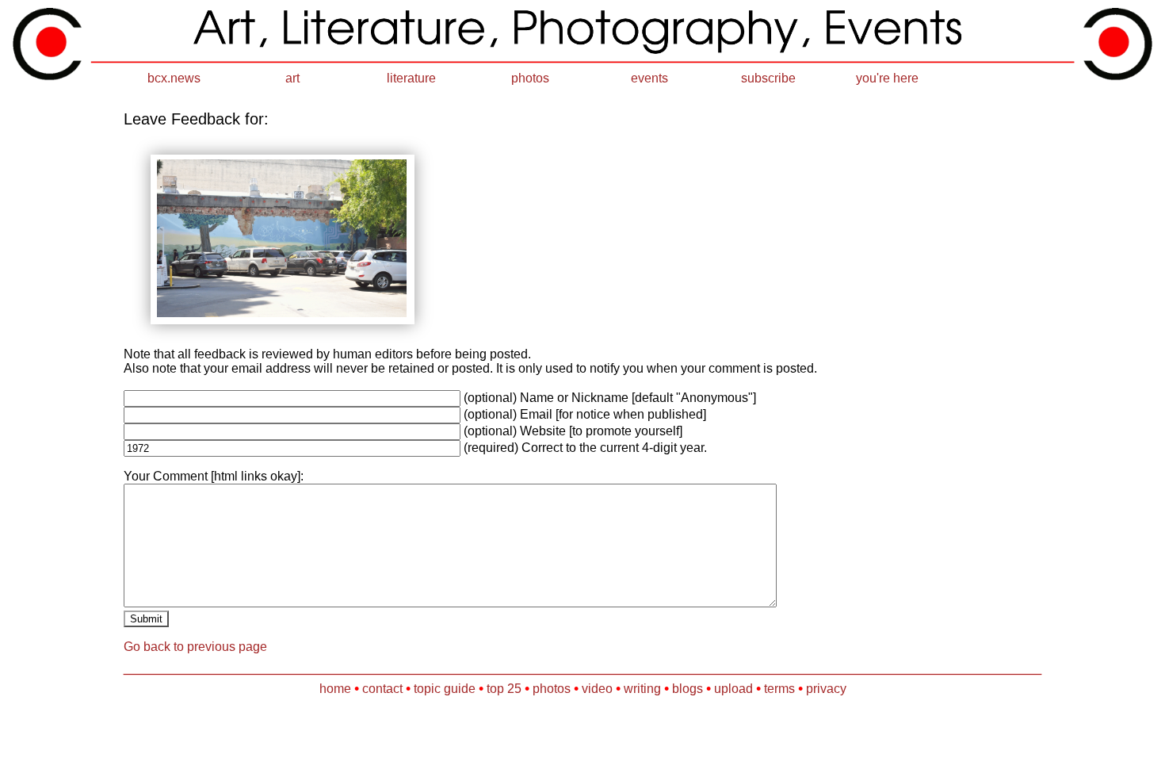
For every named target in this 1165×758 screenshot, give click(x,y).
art (292, 78)
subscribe (768, 78)
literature (411, 78)
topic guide (445, 688)
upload (733, 688)
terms (779, 688)
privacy (826, 688)
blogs (687, 688)
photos (530, 78)
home (335, 688)
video (597, 688)
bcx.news (174, 78)
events (649, 78)
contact (382, 688)
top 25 (504, 688)
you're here (887, 78)
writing (642, 688)
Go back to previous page (195, 646)
